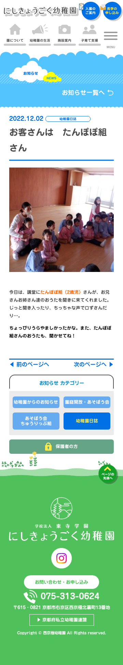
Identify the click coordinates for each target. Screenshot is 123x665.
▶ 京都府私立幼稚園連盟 (62, 620)
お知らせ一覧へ (84, 93)
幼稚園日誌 (87, 421)
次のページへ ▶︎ (94, 364)
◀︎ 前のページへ (29, 364)
